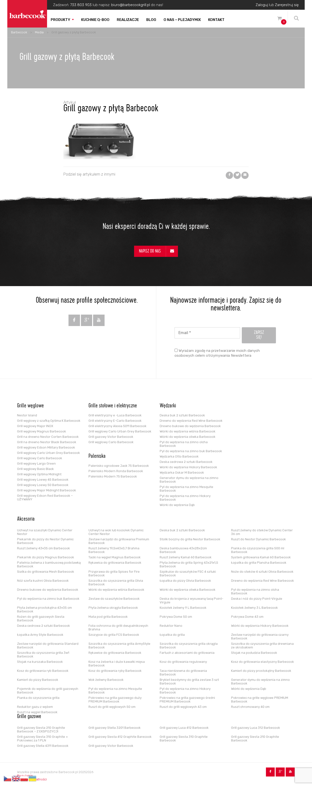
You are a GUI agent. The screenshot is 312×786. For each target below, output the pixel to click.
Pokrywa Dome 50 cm (176, 616)
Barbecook (19, 32)
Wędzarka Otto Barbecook (179, 456)
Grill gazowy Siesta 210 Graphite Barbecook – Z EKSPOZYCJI (41, 729)
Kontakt (216, 20)
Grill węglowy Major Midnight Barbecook (46, 490)
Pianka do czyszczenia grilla (38, 698)
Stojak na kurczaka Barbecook (40, 662)
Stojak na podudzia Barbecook (254, 653)
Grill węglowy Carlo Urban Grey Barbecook (48, 453)
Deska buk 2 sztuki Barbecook (182, 415)
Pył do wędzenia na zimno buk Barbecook (191, 451)
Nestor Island (27, 415)
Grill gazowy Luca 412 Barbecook (184, 728)
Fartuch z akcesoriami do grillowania (187, 653)
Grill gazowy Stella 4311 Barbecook (42, 746)
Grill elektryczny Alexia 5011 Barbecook (117, 426)
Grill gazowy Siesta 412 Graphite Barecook (120, 737)
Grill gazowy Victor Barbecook (110, 437)
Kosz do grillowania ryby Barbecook (115, 671)
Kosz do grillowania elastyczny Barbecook (262, 662)
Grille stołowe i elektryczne (112, 406)
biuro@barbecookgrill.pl (130, 5)
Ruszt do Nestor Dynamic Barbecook (258, 539)
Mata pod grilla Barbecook (108, 616)
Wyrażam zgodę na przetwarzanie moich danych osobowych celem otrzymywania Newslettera (217, 353)
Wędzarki (168, 406)
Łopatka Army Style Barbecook (40, 634)
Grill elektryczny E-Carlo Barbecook (115, 420)
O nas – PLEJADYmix (182, 20)
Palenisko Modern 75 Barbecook (112, 476)
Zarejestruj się (287, 5)
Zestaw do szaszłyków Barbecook (114, 598)
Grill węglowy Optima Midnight (39, 474)
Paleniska (97, 456)
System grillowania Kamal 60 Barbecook (261, 557)
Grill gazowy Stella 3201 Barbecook (114, 728)
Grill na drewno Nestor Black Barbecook (46, 442)
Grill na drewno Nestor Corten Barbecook (48, 437)
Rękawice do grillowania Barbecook (114, 653)
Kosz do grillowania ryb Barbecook (42, 671)
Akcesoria (26, 519)
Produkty (60, 20)
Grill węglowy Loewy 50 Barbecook (42, 485)
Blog (151, 20)
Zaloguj (262, 5)
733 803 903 (81, 5)
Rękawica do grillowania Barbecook (114, 562)
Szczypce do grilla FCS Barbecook (113, 634)
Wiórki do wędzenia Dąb (177, 505)
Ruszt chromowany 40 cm (250, 707)
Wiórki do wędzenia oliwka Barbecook (187, 437)
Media (39, 32)
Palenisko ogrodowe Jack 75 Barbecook (118, 466)
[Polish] (24, 778)
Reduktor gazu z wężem (35, 707)
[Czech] (8, 778)
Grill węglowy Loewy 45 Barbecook (42, 479)
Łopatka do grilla (172, 634)
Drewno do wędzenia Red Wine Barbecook (191, 420)
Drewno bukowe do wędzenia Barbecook (190, 426)
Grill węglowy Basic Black (35, 469)
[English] (16, 778)
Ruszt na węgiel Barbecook (37, 712)
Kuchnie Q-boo (95, 20)
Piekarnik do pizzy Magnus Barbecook (45, 557)
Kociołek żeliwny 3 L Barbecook (254, 607)
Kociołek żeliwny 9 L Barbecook (183, 607)
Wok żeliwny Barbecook (106, 680)
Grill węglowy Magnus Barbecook (41, 431)
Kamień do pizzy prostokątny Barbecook (261, 671)
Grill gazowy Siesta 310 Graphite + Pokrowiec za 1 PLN (42, 738)
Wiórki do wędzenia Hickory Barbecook (188, 467)
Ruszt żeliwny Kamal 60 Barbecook (186, 557)
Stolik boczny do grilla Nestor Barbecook (190, 539)
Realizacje (128, 20)
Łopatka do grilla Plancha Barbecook (258, 562)
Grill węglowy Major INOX (35, 426)
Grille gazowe (29, 717)
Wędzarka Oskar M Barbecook (182, 472)
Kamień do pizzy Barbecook (37, 680)
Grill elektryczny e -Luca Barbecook (115, 415)
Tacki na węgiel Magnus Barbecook (114, 557)
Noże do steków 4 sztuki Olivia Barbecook (262, 571)
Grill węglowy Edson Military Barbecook (46, 447)
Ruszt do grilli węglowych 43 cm (183, 707)
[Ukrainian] (33, 778)
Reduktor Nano (171, 625)
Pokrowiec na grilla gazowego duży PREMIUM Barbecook (115, 699)
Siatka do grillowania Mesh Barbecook (45, 571)
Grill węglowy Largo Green (36, 463)
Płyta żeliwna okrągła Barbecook (113, 607)
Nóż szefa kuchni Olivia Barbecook (43, 580)
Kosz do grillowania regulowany (183, 662)
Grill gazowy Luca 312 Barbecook (255, 728)
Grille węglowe (30, 406)
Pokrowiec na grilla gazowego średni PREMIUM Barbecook (187, 699)
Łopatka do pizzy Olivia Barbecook (185, 580)
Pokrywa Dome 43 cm (247, 616)
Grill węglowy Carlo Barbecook (39, 458)
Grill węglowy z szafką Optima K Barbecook (48, 420)
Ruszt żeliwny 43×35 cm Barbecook (43, 548)
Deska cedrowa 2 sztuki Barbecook (186, 462)
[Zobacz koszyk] (279, 19)
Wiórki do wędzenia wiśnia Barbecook (187, 431)
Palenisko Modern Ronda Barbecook (115, 471)
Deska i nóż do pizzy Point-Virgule (256, 598)
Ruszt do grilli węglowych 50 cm (112, 707)
